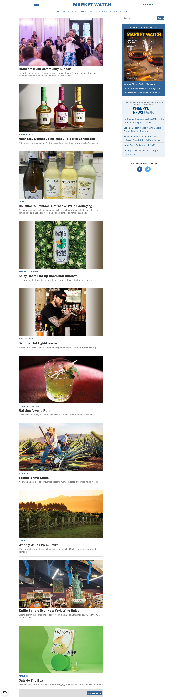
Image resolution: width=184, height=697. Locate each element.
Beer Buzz (24, 271)
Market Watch (92, 4)
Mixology (34, 406)
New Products (26, 134)
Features (23, 406)
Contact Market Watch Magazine (139, 83)
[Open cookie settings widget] (4, 692)
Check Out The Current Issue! (143, 27)
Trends (22, 202)
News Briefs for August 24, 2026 (139, 145)
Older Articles (94, 693)
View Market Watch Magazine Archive (142, 92)
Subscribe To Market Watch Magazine (142, 88)
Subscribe (147, 5)
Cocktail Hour (26, 339)
